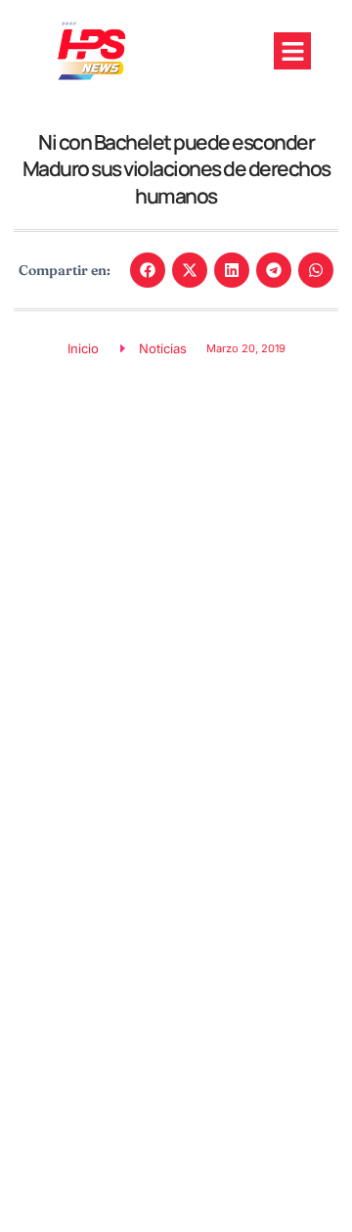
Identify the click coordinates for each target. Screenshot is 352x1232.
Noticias (163, 348)
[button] (292, 50)
